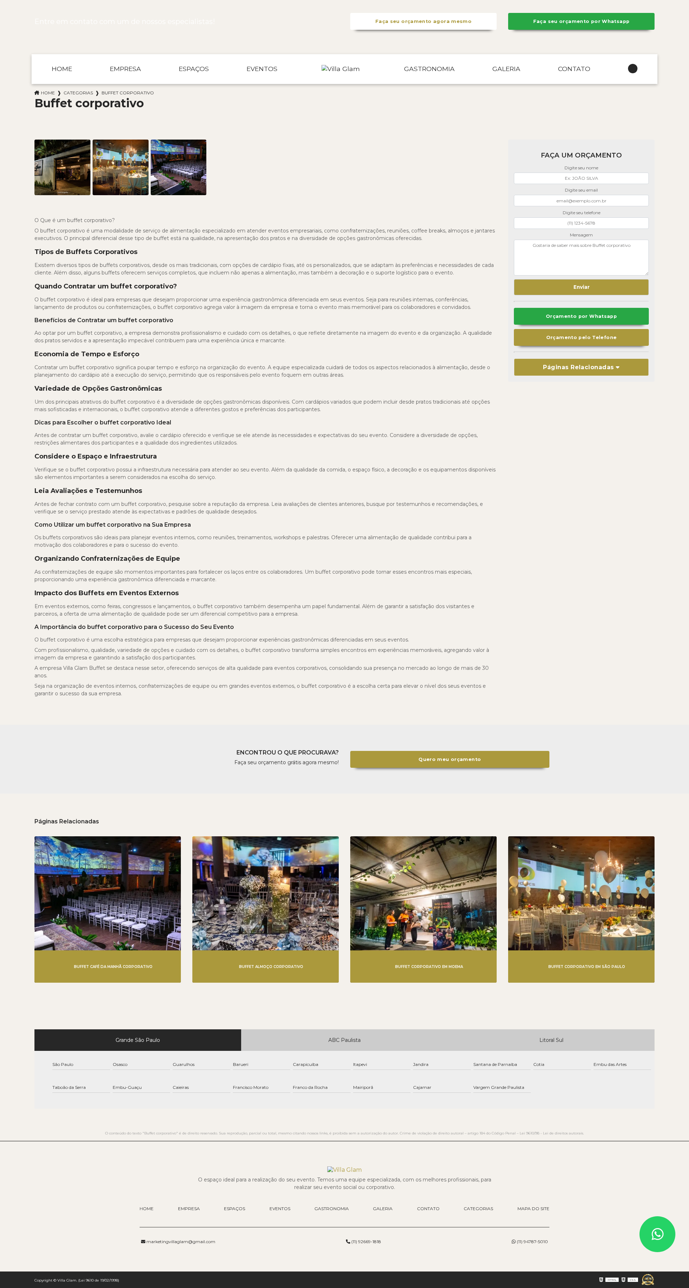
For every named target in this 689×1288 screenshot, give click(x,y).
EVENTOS (262, 68)
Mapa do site (533, 1208)
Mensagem (581, 235)
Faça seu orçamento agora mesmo (423, 21)
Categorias (78, 92)
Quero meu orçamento (449, 759)
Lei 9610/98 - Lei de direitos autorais (551, 1133)
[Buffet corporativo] (62, 168)
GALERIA (506, 68)
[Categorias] (632, 69)
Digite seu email (581, 190)
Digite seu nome (581, 167)
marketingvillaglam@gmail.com (180, 1241)
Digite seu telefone (581, 212)
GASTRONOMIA (429, 68)
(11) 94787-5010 (532, 1241)
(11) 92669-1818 (365, 1241)
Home (48, 92)
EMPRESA (125, 68)
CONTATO (574, 68)
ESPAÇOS (194, 68)
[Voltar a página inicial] (341, 69)
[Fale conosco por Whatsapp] (657, 1234)
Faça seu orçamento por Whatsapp (581, 21)
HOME (62, 68)
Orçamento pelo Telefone (581, 337)
